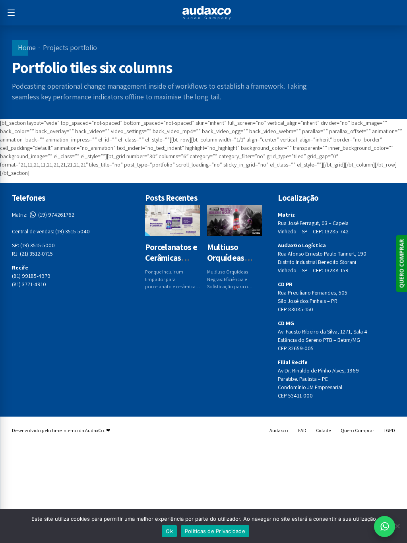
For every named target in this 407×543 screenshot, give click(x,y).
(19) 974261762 (43, 214)
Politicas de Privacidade (215, 531)
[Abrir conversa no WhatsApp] (384, 526)
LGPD (389, 430)
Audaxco (278, 430)
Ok (169, 531)
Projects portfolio (70, 47)
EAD (302, 430)
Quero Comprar (357, 430)
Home (27, 47)
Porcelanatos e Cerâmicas (171, 252)
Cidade (323, 430)
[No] (397, 526)
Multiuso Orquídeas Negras (225, 257)
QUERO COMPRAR (401, 263)
